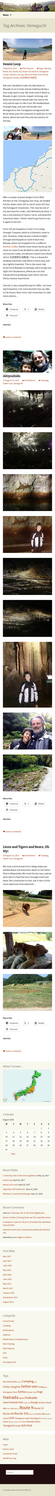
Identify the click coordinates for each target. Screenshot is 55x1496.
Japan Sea (27, 1403)
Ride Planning (9, 1344)
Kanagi (34, 1402)
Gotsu (22, 1392)
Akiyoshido (11, 376)
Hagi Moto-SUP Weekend (14, 1189)
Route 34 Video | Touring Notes (16, 1217)
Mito (5, 1408)
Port (8, 1409)
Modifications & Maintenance (15, 1339)
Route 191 (7, 71)
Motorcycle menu (10, 1184)
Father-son (7, 383)
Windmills (30, 1421)
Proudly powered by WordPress (17, 1490)
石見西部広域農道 (28, 77)
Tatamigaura (35, 1418)
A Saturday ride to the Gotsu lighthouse (20, 1175)
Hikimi (21, 1398)
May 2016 (7, 1270)
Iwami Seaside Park (13, 1402)
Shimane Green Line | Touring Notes (18, 1229)
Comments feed (10, 1453)
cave (35, 1382)
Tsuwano (13, 74)
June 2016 (7, 1265)
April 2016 (7, 1274)
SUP (4, 1353)
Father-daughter (12, 1386)
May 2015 (7, 1283)
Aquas (19, 1382)
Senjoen (47, 1414)
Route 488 (40, 1413)
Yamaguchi (7, 77)
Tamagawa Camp (22, 1418)
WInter (37, 1421)
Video (5, 1421)
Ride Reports (28, 68)
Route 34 (26, 71)
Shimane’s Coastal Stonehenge (16, 1193)
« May (12, 1153)
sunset (6, 1418)
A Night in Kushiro (24, 1237)
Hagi (41, 68)
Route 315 (17, 71)
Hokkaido (31, 1398)
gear (45, 1387)
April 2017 (7, 1261)
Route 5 (16, 1409)
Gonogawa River (10, 1392)
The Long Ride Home (42, 1217)
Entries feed (8, 1449)
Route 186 (8, 1413)
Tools (5, 1357)
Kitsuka (41, 1402)
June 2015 (7, 1279)
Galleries (7, 1334)
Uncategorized (9, 1362)
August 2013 (8, 1302)
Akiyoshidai (12, 1381)
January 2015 (8, 1293)
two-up (21, 74)
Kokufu (48, 1402)
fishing (41, 1387)
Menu (6, 14)
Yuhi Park (26, 1425)
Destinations (29, 380)
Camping (44, 380)
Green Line (32, 1392)
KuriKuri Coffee (10, 246)
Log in (5, 1444)
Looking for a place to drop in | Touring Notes (22, 1222)
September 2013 (10, 1297)
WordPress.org (9, 1458)
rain (12, 1408)
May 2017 (7, 1256)
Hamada (47, 68)
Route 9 (34, 71)
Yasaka (16, 77)
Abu (4, 1381)
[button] (12, 133)
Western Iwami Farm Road (36, 74)
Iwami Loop (12, 64)
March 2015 (8, 1288)
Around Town (8, 1321)
